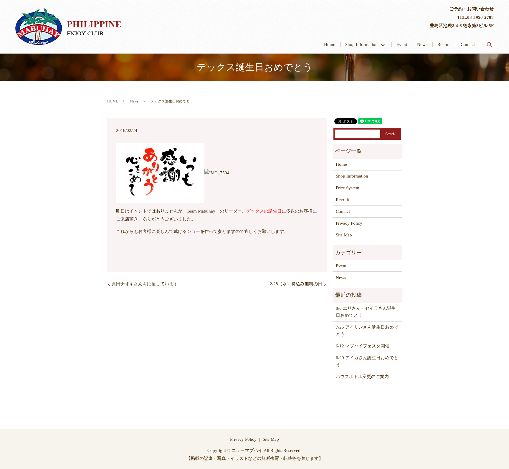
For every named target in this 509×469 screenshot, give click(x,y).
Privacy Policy (349, 223)
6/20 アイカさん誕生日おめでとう (367, 361)
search (489, 44)
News (422, 44)
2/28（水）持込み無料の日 (296, 283)
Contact (468, 44)
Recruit (444, 44)
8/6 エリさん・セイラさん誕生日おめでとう (366, 312)
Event (401, 44)
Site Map (344, 235)
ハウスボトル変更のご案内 (362, 376)
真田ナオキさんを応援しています (145, 283)
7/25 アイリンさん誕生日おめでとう (367, 331)
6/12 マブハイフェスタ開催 (362, 346)
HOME (112, 101)
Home (329, 44)
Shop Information (363, 44)
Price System (347, 187)
